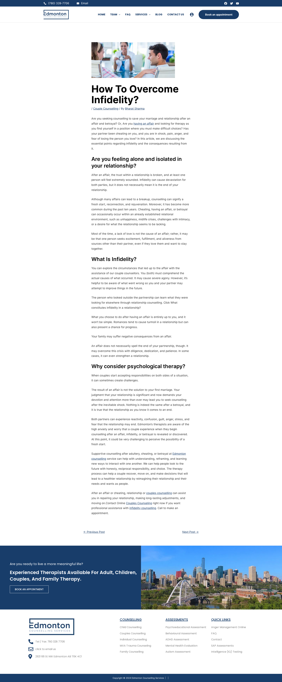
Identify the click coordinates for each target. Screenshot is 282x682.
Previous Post (94, 532)
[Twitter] (231, 3)
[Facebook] (225, 3)
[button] (118, 14)
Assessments (176, 619)
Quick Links (221, 619)
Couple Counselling (105, 108)
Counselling (131, 619)
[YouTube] (237, 3)
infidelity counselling (142, 508)
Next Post (190, 532)
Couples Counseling (139, 503)
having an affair (143, 123)
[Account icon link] (192, 14)
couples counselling (159, 493)
